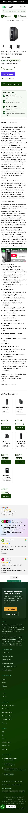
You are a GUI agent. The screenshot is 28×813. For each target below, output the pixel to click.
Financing (4, 723)
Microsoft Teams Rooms (8, 705)
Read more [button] (4, 534)
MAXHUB (4, 686)
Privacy (3, 784)
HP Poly (4, 682)
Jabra (3, 689)
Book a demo (11, 609)
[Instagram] (10, 644)
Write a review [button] (7, 514)
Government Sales (7, 716)
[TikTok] (17, 644)
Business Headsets (7, 663)
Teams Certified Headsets (9, 666)
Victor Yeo (9, 559)
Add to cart (6, 427)
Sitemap (4, 749)
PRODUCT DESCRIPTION (9, 122)
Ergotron (4, 696)
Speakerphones (6, 659)
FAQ (3, 732)
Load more (14, 577)
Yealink (4, 679)
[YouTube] (13, 644)
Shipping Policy (6, 742)
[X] (20, 644)
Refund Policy (5, 746)
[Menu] (24, 6)
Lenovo (4, 693)
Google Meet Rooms (7, 712)
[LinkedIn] (3, 644)
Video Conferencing (7, 656)
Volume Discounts (7, 719)
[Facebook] (6, 644)
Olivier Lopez (9, 540)
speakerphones (12, 639)
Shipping (3, 64)
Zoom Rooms (5, 709)
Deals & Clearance (7, 670)
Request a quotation (11, 614)
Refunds (13, 784)
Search (4, 739)
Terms (8, 784)
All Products (5, 653)
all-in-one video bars (13, 637)
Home (2, 20)
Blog (3, 735)
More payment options (8, 79)
